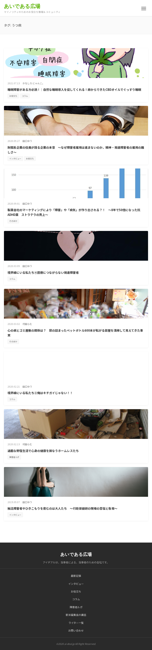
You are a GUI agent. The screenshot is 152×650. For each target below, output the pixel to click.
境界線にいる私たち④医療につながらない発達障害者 (43, 272)
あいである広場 (22, 6)
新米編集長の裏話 (76, 615)
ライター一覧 (76, 623)
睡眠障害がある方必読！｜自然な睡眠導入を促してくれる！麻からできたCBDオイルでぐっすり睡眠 (74, 89)
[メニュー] (143, 8)
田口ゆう (27, 141)
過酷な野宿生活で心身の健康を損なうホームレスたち (43, 451)
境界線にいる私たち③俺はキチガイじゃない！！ (40, 393)
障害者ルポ (14, 457)
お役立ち (13, 95)
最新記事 (76, 576)
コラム (25, 95)
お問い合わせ (76, 630)
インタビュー (15, 158)
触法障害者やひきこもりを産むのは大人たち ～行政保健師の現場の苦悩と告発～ (62, 508)
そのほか (13, 220)
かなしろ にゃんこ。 (34, 83)
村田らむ (27, 323)
